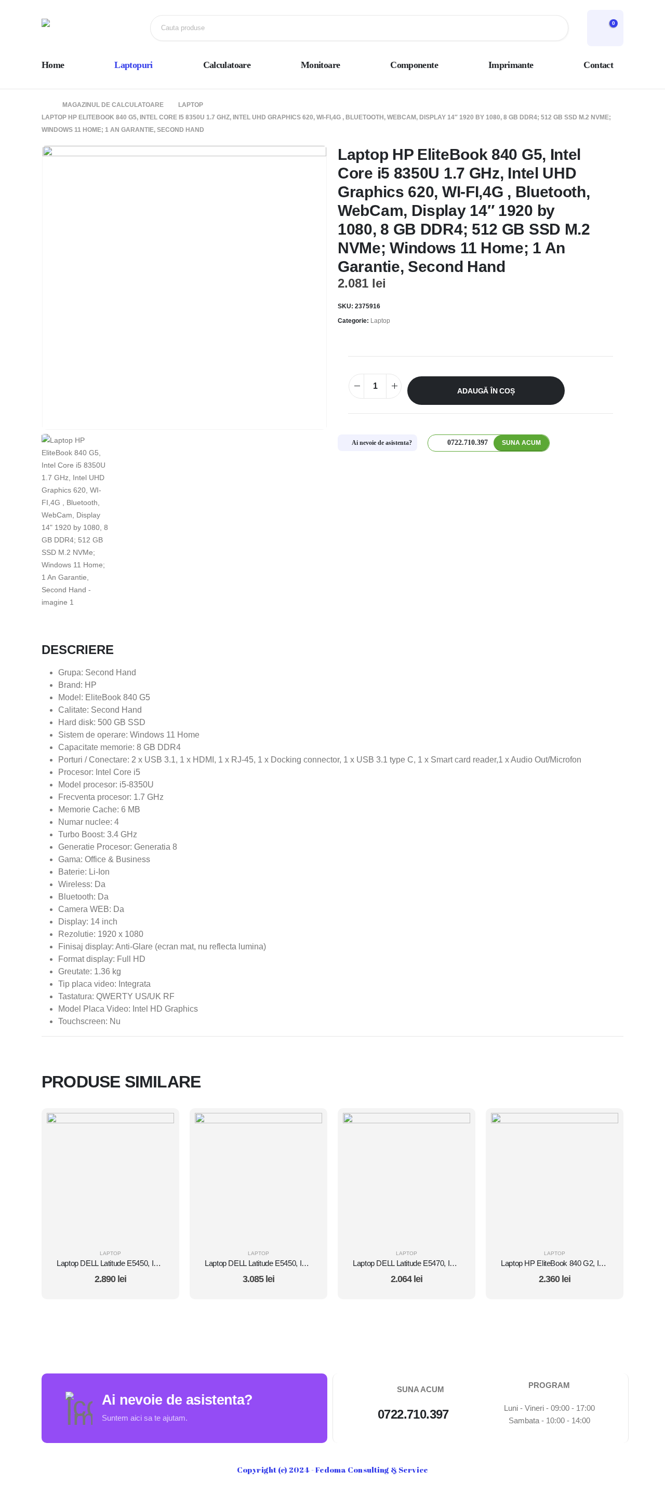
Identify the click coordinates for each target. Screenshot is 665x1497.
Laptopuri (133, 65)
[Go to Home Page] (45, 105)
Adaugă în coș (485, 391)
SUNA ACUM (521, 442)
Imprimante (511, 65)
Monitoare (320, 65)
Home (53, 65)
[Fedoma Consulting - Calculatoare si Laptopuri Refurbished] (75, 28)
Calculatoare (226, 65)
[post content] (110, 1176)
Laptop (380, 320)
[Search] (552, 28)
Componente (414, 65)
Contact (598, 65)
